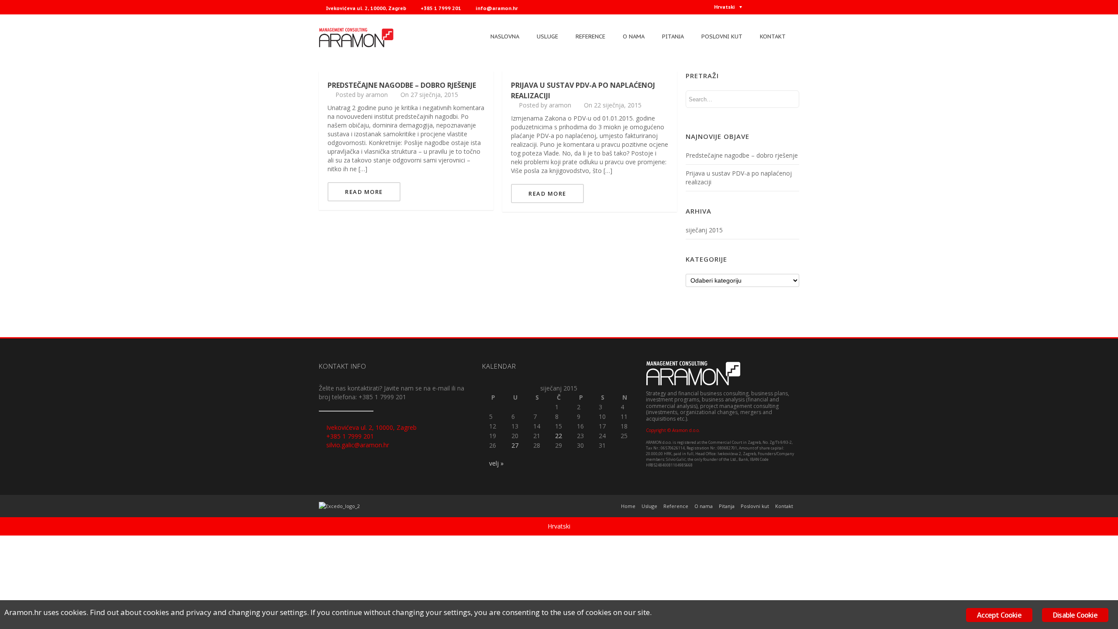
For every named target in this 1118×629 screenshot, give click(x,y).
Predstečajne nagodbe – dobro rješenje (402, 85)
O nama (634, 36)
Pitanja (673, 36)
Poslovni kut (721, 36)
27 (514, 445)
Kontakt (773, 36)
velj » (496, 463)
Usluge (547, 36)
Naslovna (504, 36)
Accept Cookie (999, 615)
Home (628, 506)
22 (558, 436)
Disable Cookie (1075, 615)
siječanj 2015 (704, 230)
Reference (590, 36)
